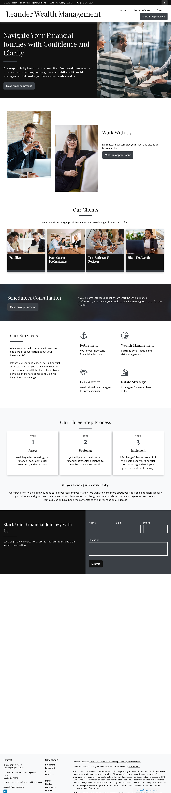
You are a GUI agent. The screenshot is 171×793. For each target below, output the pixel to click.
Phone (146, 522)
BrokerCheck (134, 766)
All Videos (49, 790)
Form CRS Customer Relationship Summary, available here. (115, 761)
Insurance (49, 774)
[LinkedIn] (165, 2)
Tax (46, 777)
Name (92, 522)
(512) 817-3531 (86, 2)
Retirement (50, 764)
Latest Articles (51, 787)
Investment (50, 768)
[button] (123, 10)
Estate (48, 771)
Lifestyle (48, 784)
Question (94, 540)
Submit (96, 563)
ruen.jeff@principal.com (13, 787)
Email (119, 522)
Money (48, 781)
